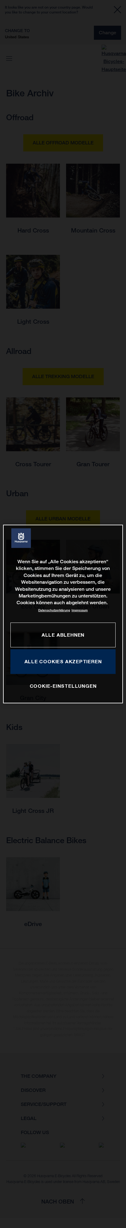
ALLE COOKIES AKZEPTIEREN (63, 661)
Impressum (80, 610)
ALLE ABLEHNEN (63, 635)
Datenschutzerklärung (54, 610)
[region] (63, 614)
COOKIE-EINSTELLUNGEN (63, 686)
